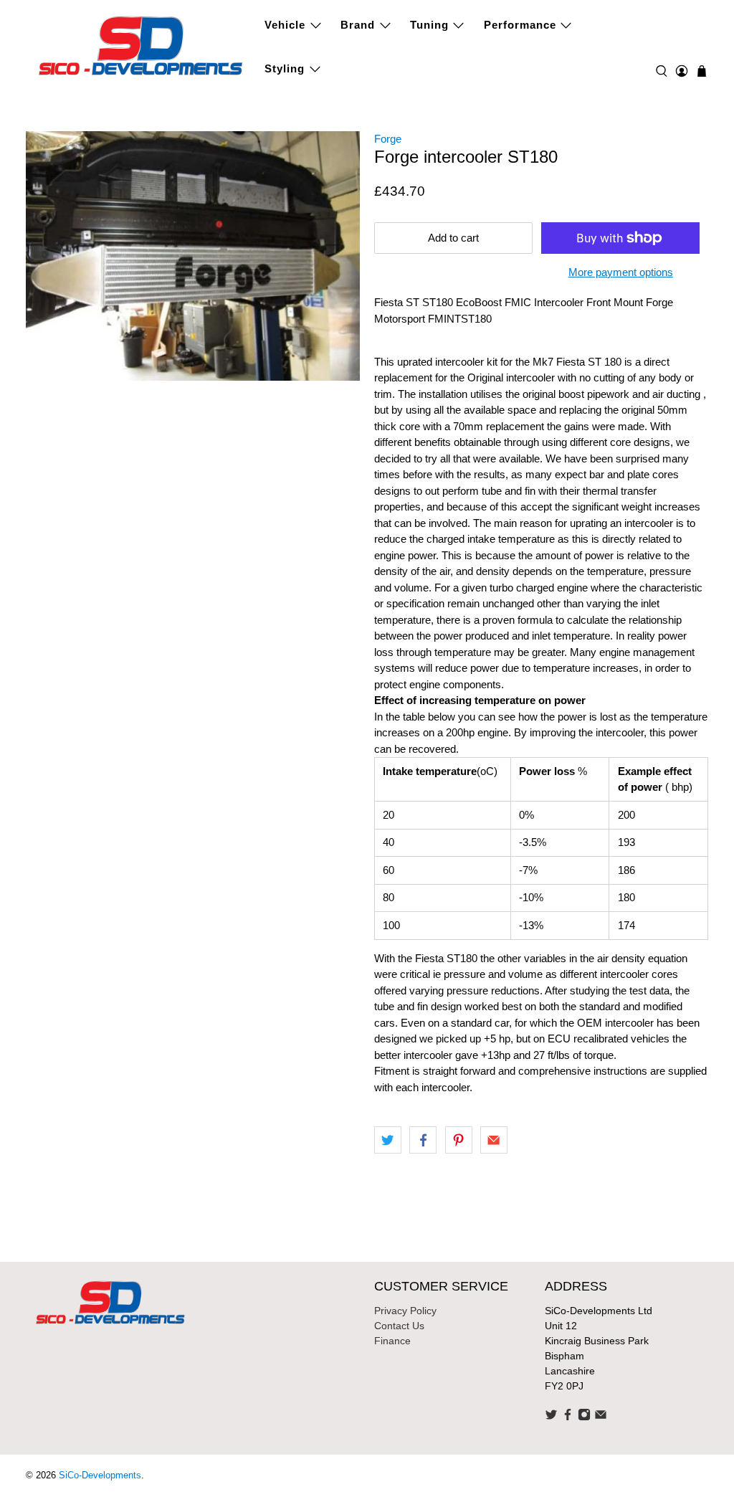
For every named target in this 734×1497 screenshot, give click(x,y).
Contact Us (399, 1325)
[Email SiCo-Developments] (600, 1417)
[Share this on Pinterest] (458, 1140)
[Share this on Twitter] (387, 1140)
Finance (392, 1340)
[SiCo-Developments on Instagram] (584, 1417)
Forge (387, 139)
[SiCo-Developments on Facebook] (567, 1417)
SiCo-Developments (100, 1475)
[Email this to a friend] (493, 1140)
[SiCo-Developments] (141, 44)
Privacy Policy (405, 1310)
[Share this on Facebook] (423, 1140)
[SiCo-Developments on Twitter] (551, 1417)
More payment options (620, 272)
